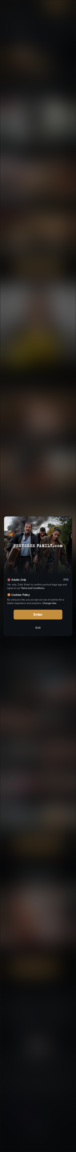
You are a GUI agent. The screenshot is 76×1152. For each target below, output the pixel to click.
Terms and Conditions (32, 588)
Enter (38, 614)
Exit (38, 627)
